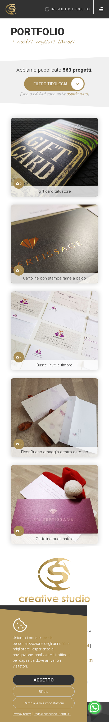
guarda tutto (77, 94)
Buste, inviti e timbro (54, 365)
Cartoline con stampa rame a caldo (54, 278)
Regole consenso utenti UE (52, 714)
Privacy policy (22, 714)
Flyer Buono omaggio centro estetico (54, 452)
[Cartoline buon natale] (54, 504)
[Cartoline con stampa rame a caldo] (54, 244)
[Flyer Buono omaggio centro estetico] (54, 417)
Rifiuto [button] (43, 692)
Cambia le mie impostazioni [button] (44, 703)
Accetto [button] (44, 680)
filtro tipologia (50, 83)
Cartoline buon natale (55, 538)
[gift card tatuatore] (54, 157)
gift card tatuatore (54, 191)
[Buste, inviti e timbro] (54, 330)
